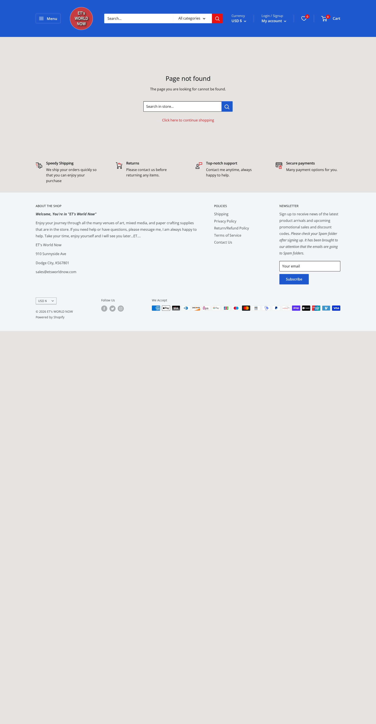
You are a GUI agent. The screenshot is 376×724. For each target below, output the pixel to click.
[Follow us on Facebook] (104, 309)
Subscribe (294, 279)
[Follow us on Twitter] (112, 309)
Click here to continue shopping (188, 120)
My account (272, 20)
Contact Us (223, 242)
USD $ (42, 301)
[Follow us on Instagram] (121, 309)
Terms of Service (227, 235)
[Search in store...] (227, 106)
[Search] (217, 18)
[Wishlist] (304, 18)
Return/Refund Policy (231, 228)
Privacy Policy (225, 221)
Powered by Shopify (50, 317)
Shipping (221, 214)
